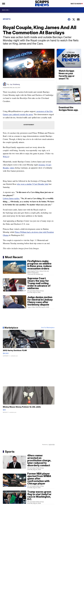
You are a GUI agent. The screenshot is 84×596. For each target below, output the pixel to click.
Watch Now (76, 4)
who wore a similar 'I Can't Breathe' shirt (32, 184)
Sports (7, 19)
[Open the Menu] (3, 3)
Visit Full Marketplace (47, 327)
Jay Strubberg (15, 84)
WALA (6, 156)
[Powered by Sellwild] (51, 444)
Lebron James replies (11, 198)
